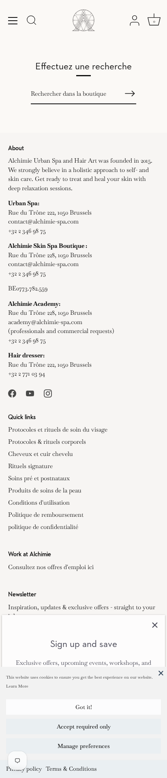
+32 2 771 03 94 (26, 373)
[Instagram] (48, 392)
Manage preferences (84, 746)
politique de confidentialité (43, 527)
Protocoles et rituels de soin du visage (57, 429)
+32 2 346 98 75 (27, 230)
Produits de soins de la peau (44, 490)
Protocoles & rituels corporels (47, 441)
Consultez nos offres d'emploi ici (51, 567)
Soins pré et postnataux (39, 478)
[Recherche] (32, 21)
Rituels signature (30, 466)
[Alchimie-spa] (83, 20)
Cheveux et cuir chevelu (40, 454)
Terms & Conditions (71, 768)
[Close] (161, 673)
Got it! (83, 707)
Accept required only (84, 726)
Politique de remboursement (46, 514)
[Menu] (13, 21)
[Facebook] (12, 392)
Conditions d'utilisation (39, 502)
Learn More (17, 686)
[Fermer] (155, 625)
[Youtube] (30, 392)
